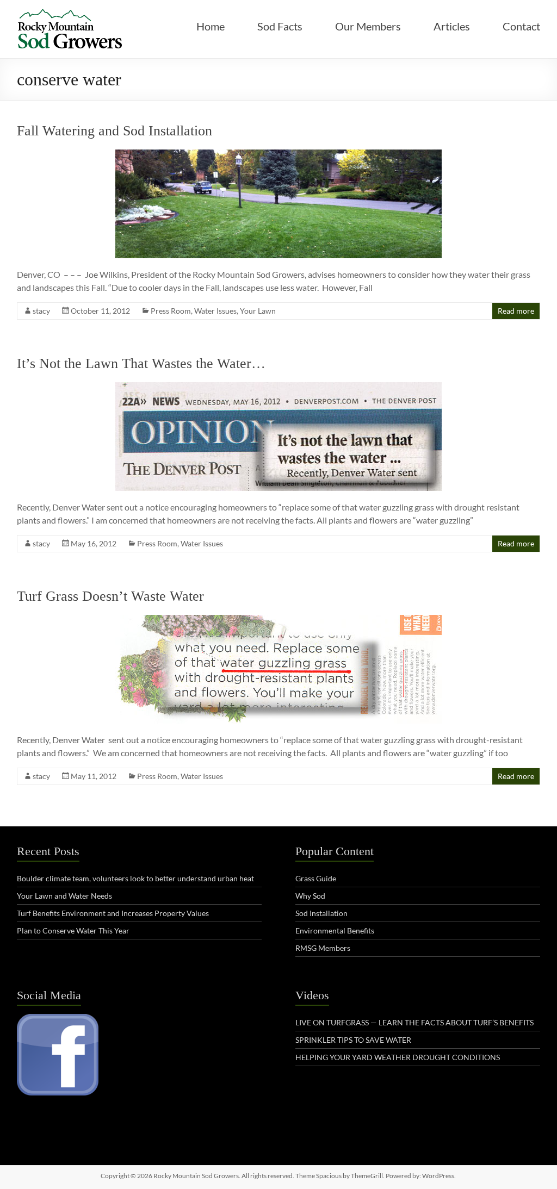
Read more (516, 310)
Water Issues (215, 310)
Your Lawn (258, 310)
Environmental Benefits (334, 930)
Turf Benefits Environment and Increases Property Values (113, 913)
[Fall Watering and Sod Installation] (278, 155)
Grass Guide (315, 878)
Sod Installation (321, 913)
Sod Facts (279, 26)
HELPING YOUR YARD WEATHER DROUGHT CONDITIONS (397, 1057)
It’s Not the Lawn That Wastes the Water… (141, 363)
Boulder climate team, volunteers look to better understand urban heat (135, 878)
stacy (41, 310)
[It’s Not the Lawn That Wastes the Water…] (278, 387)
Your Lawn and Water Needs (64, 895)
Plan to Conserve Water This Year (73, 930)
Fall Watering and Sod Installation (114, 131)
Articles (452, 26)
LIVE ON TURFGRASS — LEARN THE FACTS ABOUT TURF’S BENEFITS (414, 1022)
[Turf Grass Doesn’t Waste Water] (278, 620)
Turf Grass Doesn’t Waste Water (110, 596)
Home (210, 26)
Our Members (368, 26)
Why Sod (310, 895)
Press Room (171, 310)
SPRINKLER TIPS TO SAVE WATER (353, 1039)
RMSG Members (322, 948)
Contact (521, 26)
